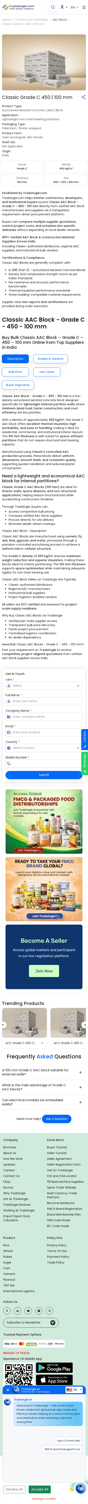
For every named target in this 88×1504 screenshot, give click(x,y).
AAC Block (60, 20)
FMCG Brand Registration (64, 1209)
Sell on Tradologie (60, 1170)
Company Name (19, 711)
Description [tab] (15, 359)
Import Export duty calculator (16, 1218)
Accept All (39, 1489)
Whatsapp (84, 760)
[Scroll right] (84, 1025)
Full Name (14, 695)
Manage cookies (44, 1499)
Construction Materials (31, 20)
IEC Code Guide (58, 1226)
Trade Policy (55, 1262)
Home (6, 20)
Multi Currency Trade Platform (62, 1195)
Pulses (7, 1257)
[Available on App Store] (54, 1380)
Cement (9, 1274)
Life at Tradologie (15, 1199)
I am (10, 680)
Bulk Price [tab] (15, 372)
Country (12, 742)
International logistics (18, 1291)
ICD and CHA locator (62, 1176)
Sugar (7, 1262)
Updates (9, 1164)
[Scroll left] (3, 1025)
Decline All (14, 1489)
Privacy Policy (56, 1245)
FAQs (6, 1182)
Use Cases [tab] (46, 372)
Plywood (9, 1280)
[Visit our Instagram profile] (39, 1310)
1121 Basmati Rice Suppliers (65, 1182)
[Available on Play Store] (54, 1368)
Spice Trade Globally (61, 1187)
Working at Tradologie (19, 1210)
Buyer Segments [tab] (18, 385)
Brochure (9, 1147)
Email (10, 726)
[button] (53, 7)
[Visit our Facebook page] (7, 1310)
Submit (44, 775)
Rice (6, 1245)
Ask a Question (56, 1119)
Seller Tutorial (56, 1153)
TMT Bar (9, 1285)
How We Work (13, 1159)
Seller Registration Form (64, 1164)
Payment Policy (58, 1257)
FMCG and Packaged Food (62, 1449)
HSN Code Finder (58, 1220)
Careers (9, 1170)
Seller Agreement (59, 1159)
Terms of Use (57, 1251)
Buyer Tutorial (57, 1147)
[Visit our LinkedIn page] (17, 1310)
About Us (9, 1153)
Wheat (8, 1251)
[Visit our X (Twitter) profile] (49, 1310)
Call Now (84, 736)
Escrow (8, 1187)
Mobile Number (17, 757)
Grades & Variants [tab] (50, 359)
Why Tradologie (14, 1193)
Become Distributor (61, 1203)
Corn (6, 1268)
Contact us (11, 1176)
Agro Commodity (68, 1441)
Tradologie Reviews (16, 1205)
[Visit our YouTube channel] (28, 1310)
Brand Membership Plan (64, 1214)
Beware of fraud (16, 1353)
